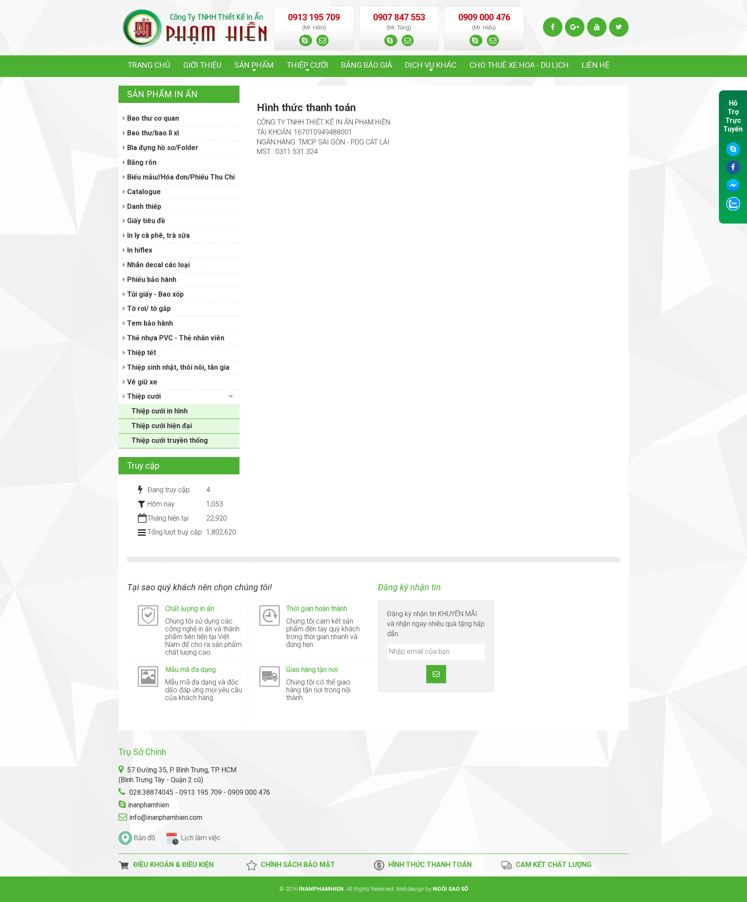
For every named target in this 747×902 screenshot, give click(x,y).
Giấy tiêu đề (145, 221)
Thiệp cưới (143, 396)
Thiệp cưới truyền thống (169, 440)
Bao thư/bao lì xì (152, 133)
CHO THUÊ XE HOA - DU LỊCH (519, 65)
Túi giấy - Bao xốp (154, 294)
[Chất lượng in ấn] (148, 615)
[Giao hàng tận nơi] (270, 676)
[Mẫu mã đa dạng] (148, 676)
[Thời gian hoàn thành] (270, 615)
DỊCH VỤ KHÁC (430, 67)
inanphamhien (148, 805)
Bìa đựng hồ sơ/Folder (161, 148)
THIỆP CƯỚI (307, 67)
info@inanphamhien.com (165, 817)
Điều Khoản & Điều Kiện (172, 865)
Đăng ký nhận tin (409, 587)
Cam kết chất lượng (551, 865)
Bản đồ (144, 838)
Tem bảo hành (149, 323)
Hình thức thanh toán (428, 865)
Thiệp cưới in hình (159, 411)
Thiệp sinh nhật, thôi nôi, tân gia (177, 367)
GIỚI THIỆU (202, 65)
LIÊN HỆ (596, 65)
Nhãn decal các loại (157, 265)
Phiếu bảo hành (150, 279)
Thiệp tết (140, 353)
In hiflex (138, 250)
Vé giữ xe (141, 382)
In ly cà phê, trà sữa (157, 235)
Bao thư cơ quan (152, 118)
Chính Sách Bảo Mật (296, 865)
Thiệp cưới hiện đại (161, 426)
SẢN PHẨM (254, 67)
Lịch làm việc (200, 838)
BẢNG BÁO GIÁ (366, 65)
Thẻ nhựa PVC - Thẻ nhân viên (174, 338)
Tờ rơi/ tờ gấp (148, 308)
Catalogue (143, 192)
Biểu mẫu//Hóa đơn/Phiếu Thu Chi (180, 177)
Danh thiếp (143, 206)
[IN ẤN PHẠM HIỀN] (194, 27)
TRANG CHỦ (149, 65)
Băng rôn (140, 162)
